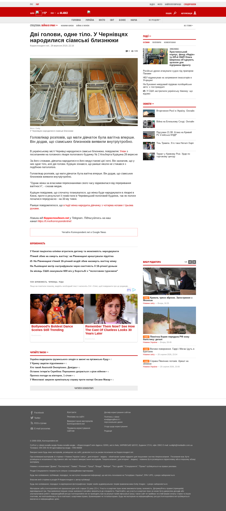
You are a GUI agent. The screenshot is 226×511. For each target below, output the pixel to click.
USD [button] (52, 13)
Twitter (37, 418)
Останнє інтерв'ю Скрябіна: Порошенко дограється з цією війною (69, 371)
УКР (37, 4)
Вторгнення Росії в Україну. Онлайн (175, 110)
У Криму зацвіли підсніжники (48, 363)
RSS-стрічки (40, 423)
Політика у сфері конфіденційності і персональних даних (113, 419)
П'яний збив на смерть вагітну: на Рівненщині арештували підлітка (72, 256)
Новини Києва (67, 25)
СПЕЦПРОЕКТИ (190, 4)
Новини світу (149, 303)
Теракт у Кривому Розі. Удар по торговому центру (173, 155)
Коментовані (170, 42)
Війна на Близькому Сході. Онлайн (175, 121)
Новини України (150, 342)
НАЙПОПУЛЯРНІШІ (173, 4)
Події (146, 36)
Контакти (71, 412)
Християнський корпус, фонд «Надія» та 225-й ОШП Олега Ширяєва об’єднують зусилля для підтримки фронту (182, 57)
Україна (90, 20)
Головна (76, 20)
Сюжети (147, 103)
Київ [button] (32, 13)
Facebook (39, 412)
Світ (112, 20)
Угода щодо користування (115, 426)
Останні (146, 42)
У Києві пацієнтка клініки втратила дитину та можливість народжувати (74, 251)
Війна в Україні (82, 25)
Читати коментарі (84, 388)
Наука (134, 20)
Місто (102, 20)
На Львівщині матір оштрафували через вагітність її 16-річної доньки (73, 266)
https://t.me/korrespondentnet (54, 221)
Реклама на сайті (75, 417)
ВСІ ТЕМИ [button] (188, 25)
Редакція (108, 431)
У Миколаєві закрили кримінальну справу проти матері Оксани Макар (72, 379)
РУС (31, 4)
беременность (41, 281)
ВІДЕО (152, 4)
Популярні (156, 42)
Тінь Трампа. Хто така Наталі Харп (175, 143)
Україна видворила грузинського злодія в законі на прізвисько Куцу (71, 359)
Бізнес (122, 20)
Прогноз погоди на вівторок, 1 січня (52, 375)
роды (61, 281)
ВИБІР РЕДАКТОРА (152, 262)
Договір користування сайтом (117, 412)
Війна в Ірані (65, 25)
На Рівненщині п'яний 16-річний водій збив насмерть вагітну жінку (75, 261)
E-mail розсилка (42, 428)
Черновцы (52, 281)
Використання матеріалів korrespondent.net (80, 422)
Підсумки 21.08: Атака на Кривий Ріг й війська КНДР (174, 133)
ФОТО (159, 4)
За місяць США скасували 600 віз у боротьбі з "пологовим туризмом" (74, 271)
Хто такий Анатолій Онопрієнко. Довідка (55, 367)
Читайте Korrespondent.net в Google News (84, 232)
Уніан (123, 151)
